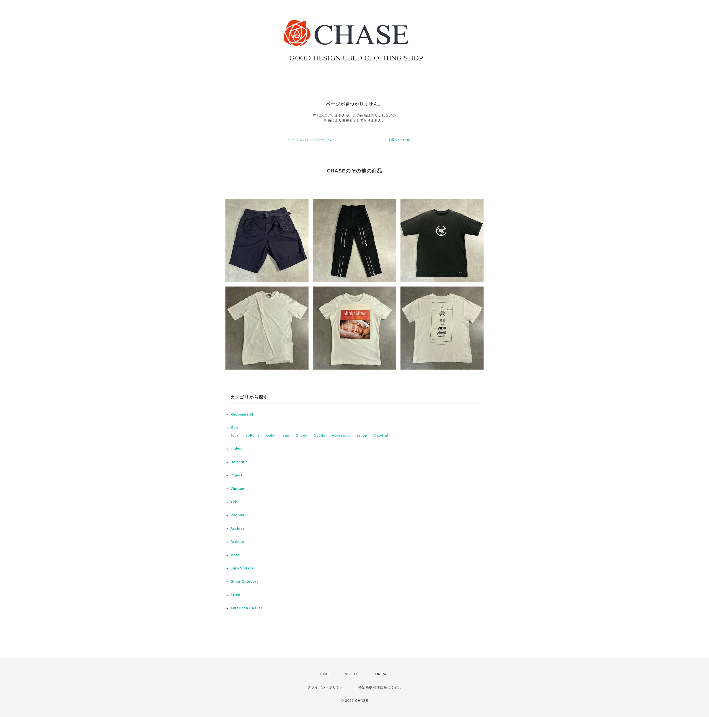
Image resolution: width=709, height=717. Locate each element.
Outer (271, 435)
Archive (237, 528)
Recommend (241, 414)
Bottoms (252, 435)
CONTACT (381, 674)
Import (236, 475)
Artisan (237, 542)
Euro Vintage (242, 568)
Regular (237, 515)
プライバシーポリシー (325, 687)
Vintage (237, 489)
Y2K (234, 502)
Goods (319, 435)
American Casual (246, 608)
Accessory (341, 435)
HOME (324, 674)
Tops (234, 435)
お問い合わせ (399, 140)
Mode (235, 555)
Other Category (244, 582)
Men (234, 428)
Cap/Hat (381, 435)
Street (236, 595)
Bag (285, 435)
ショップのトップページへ (309, 140)
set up (361, 435)
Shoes (301, 435)
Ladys (236, 449)
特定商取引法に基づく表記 (380, 687)
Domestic (239, 462)
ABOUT (351, 674)
